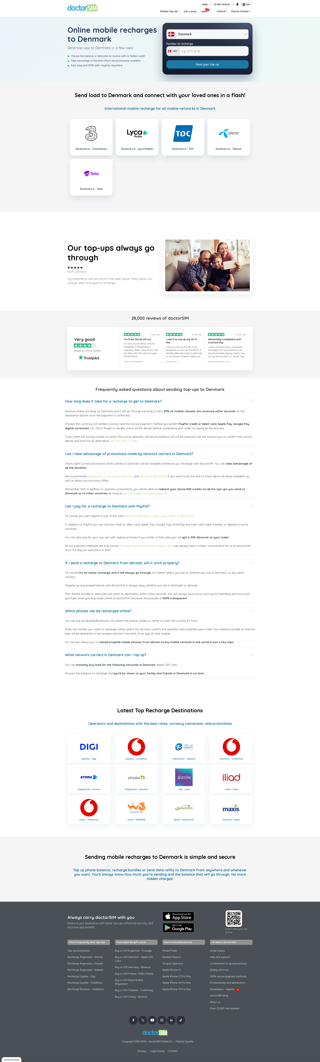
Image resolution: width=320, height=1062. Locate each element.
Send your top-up (207, 64)
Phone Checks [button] (239, 11)
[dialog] (11, 1059)
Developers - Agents (224, 989)
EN (247, 4)
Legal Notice (157, 1051)
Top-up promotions (79, 950)
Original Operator (172, 963)
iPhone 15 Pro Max (176, 989)
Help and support (220, 957)
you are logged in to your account (145, 493)
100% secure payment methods (228, 976)
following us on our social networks (110, 476)
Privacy (142, 1051)
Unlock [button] (221, 11)
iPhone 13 (171, 969)
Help (205, 4)
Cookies (173, 1050)
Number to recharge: (180, 43)
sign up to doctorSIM (153, 476)
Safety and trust (219, 969)
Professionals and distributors (227, 982)
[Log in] (237, 4)
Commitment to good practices (228, 963)
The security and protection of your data (146, 546)
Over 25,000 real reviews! (225, 1008)
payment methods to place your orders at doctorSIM (159, 516)
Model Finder (170, 950)
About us (215, 1002)
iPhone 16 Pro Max (176, 982)
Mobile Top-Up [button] (168, 11)
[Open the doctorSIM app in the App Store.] (178, 916)
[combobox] (173, 51)
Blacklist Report (171, 957)
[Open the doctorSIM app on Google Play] (178, 927)
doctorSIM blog (219, 995)
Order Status (222, 4)
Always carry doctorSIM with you (101, 917)
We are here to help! (123, 441)
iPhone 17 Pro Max (176, 976)
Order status (217, 950)
